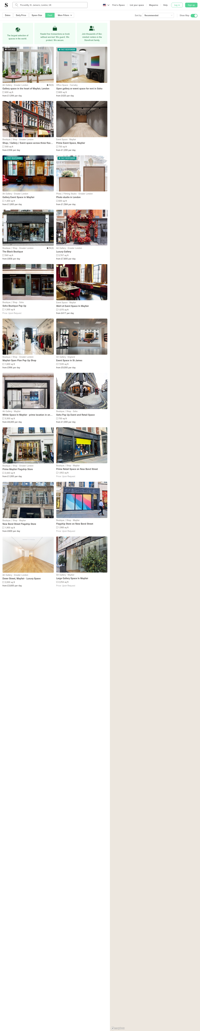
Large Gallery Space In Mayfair (72, 578)
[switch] (194, 15)
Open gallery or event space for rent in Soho (79, 88)
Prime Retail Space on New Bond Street (77, 469)
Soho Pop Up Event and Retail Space (75, 414)
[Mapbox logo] (118, 1028)
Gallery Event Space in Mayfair (18, 197)
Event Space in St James (69, 360)
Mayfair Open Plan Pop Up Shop (19, 360)
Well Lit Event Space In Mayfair (72, 305)
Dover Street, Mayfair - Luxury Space (21, 578)
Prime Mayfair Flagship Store (17, 469)
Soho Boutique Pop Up (14, 305)
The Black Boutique (12, 251)
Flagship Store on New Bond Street (74, 523)
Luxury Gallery (63, 251)
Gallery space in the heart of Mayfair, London (25, 88)
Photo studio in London (68, 197)
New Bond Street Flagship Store (19, 523)
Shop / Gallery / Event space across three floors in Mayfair (27, 143)
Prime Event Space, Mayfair (70, 142)
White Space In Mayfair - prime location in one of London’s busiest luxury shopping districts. (26, 415)
